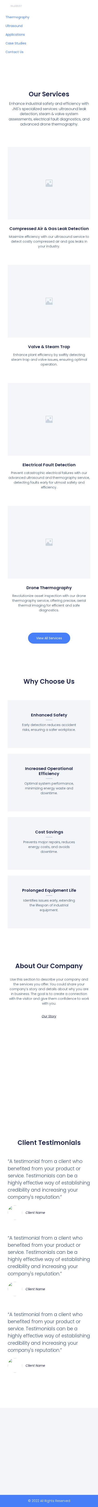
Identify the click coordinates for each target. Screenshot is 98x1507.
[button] (49, 638)
